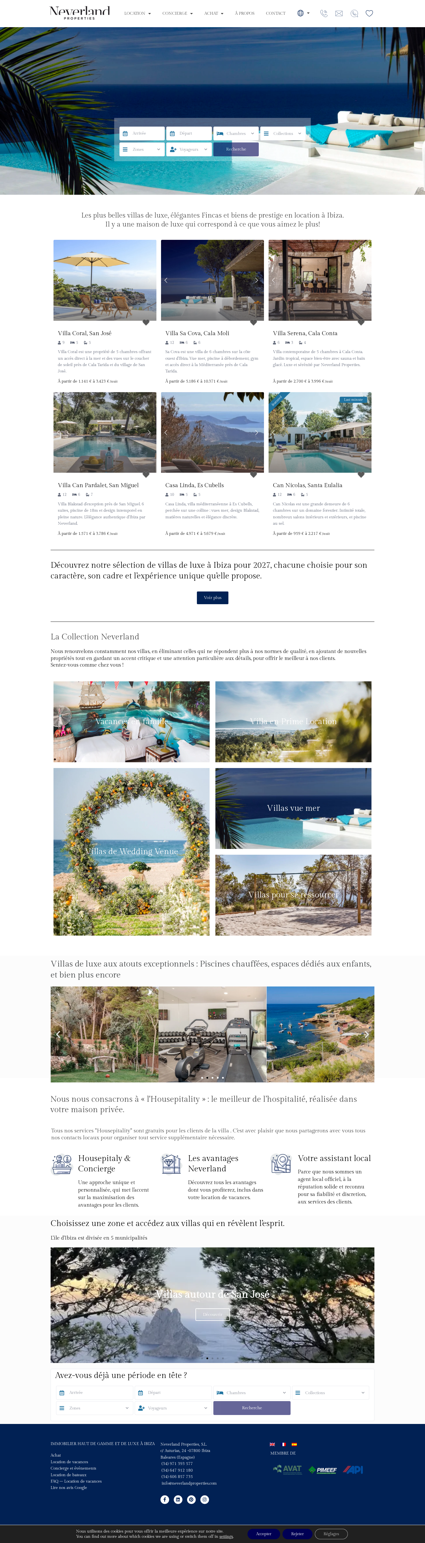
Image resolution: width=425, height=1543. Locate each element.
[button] (58, 1034)
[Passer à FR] (283, 1444)
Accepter (263, 1534)
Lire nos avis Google (69, 1487)
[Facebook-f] (164, 1499)
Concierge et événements (73, 1468)
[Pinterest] (191, 1499)
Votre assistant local (334, 1158)
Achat (211, 13)
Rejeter (297, 1534)
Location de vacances (69, 1462)
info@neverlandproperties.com (189, 1483)
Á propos (244, 13)
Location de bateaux (68, 1475)
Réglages (331, 1534)
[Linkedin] (178, 1499)
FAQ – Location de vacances (76, 1481)
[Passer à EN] (272, 1444)
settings (226, 1536)
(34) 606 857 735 (176, 1477)
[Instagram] (204, 1499)
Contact (275, 13)
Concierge (174, 13)
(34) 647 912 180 (177, 1470)
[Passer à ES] (294, 1444)
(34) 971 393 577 (176, 1464)
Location (134, 13)
